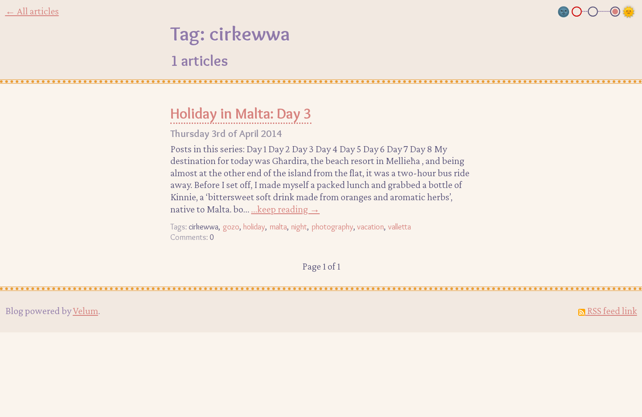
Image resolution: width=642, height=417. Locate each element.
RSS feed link (611, 310)
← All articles (32, 11)
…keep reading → (285, 209)
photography (332, 227)
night (299, 227)
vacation (370, 227)
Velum (85, 310)
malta (278, 227)
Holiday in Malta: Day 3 (240, 113)
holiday (254, 227)
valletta (399, 227)
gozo (231, 227)
